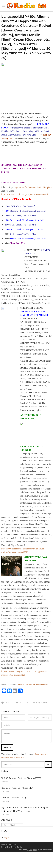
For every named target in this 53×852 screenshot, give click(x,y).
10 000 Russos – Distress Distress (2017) (21, 778)
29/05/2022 (9, 702)
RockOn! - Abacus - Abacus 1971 (17, 788)
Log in (6, 837)
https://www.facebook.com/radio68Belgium (33, 187)
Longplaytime (41, 702)
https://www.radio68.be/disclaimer (32, 684)
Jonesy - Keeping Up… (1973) (16, 797)
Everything (33, 850)
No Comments (24, 702)
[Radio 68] (26, 5)
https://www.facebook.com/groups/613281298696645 (24, 194)
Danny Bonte (16, 847)
